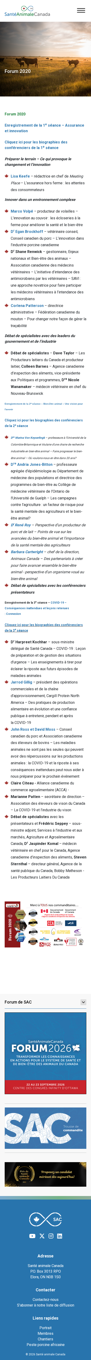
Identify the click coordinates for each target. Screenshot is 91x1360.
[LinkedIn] (59, 1236)
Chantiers (45, 1339)
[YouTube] (32, 1236)
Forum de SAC (18, 1002)
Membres (45, 1333)
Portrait (45, 1328)
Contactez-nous (46, 1299)
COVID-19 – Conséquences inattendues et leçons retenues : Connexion (37, 608)
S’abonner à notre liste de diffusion (45, 1305)
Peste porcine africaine (46, 1344)
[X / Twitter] (42, 1236)
